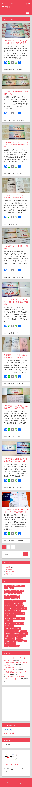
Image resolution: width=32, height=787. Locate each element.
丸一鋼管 (23, 631)
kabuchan (21, 69)
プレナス (17, 611)
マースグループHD (10, 618)
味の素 (23, 636)
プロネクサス (9, 613)
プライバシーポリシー (11, 764)
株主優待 (9, 569)
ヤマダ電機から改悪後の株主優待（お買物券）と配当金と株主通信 (16, 302)
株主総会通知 (10, 572)
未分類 (8, 567)
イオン (7, 596)
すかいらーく (17, 593)
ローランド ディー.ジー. (12, 631)
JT (6, 588)
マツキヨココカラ (10, 616)
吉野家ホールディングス (12, 636)
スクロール (8, 606)
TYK (21, 591)
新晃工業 (19, 638)
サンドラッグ (18, 603)
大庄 (12, 638)
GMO (22, 585)
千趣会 (24, 633)
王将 (24, 641)
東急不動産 (16, 641)
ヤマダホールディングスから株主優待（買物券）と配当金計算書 (16, 144)
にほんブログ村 (9, 733)
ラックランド (9, 626)
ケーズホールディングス (12, 601)
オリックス (15, 596)
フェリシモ (8, 611)
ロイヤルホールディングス (12, 628)
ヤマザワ (21, 618)
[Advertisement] (16, 703)
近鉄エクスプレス (10, 643)
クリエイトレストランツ (12, 598)
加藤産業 (17, 633)
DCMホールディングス (11, 585)
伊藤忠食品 (8, 633)
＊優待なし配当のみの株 (12, 646)
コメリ (23, 601)
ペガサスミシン (20, 613)
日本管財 (8, 641)
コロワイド (8, 603)
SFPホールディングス (11, 591)
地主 (7, 638)
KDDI (11, 588)
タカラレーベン (19, 606)
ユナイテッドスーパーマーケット (14, 623)
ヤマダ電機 (8, 621)
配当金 (8, 574)
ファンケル (22, 608)
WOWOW (8, 593)
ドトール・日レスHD (11, 608)
